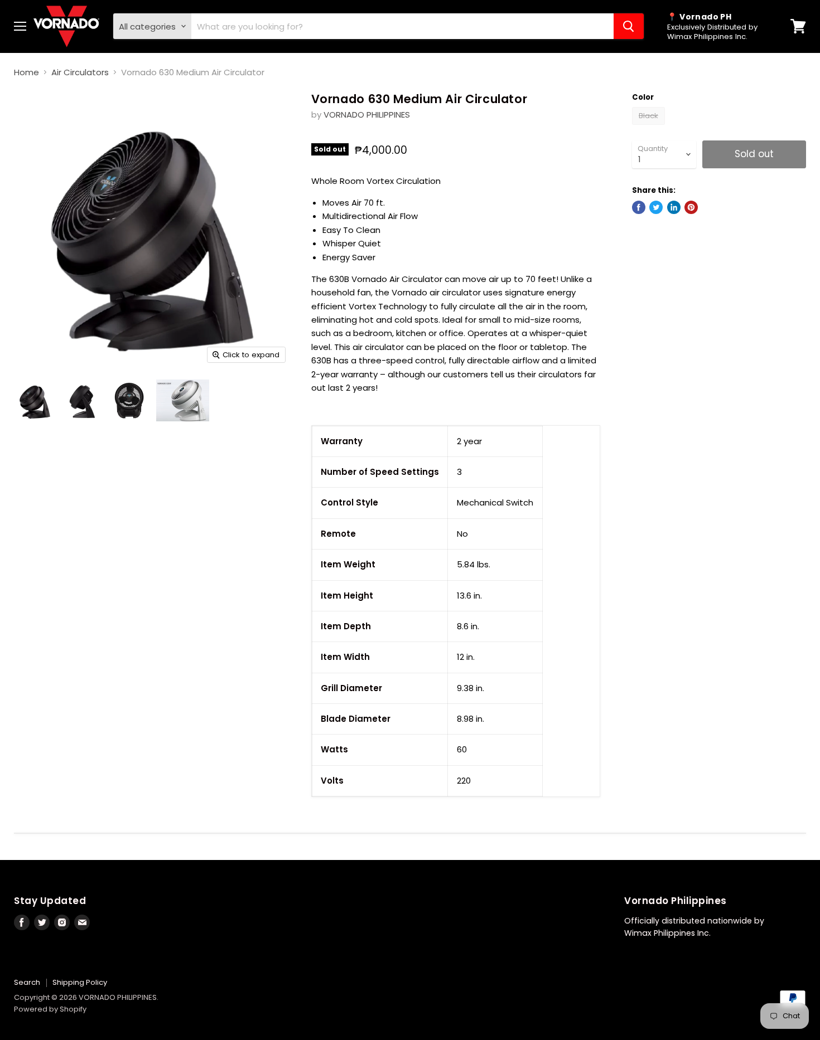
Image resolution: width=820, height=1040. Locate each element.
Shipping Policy (79, 982)
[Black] (650, 127)
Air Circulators (80, 72)
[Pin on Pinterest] (691, 207)
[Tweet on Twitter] (656, 207)
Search (27, 982)
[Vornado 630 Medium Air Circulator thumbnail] (35, 400)
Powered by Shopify (50, 1009)
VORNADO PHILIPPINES (367, 114)
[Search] (629, 26)
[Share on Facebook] (638, 207)
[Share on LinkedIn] (674, 207)
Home (26, 72)
